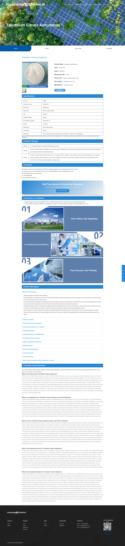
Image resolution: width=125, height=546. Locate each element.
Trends (45, 525)
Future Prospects (28, 356)
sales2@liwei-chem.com (69, 81)
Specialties (25, 529)
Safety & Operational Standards (32, 341)
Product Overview (28, 319)
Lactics (24, 525)
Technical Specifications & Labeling (33, 327)
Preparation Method (29, 330)
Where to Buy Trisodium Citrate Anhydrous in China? (38, 360)
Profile (8, 523)
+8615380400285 (53, 171)
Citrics (24, 523)
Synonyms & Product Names (31, 338)
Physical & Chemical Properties (32, 323)
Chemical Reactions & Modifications (33, 334)
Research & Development (30, 349)
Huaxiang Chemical (11, 542)
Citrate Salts (25, 527)
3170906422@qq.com (84, 527)
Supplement (61, 525)
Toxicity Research (28, 353)
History (8, 525)
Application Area (28, 345)
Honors (45, 523)
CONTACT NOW (59, 90)
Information (61, 523)
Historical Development (30, 292)
